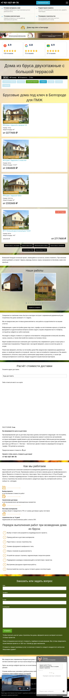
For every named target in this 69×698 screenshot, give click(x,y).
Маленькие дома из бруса (41, 245)
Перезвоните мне (43, 2)
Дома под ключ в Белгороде (37, 27)
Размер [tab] (13, 77)
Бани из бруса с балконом (57, 245)
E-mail (4, 599)
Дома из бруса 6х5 (27, 245)
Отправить (7, 630)
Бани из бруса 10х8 (28, 250)
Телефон (5, 592)
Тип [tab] (6, 77)
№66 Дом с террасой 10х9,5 (12, 196)
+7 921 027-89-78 (10, 2)
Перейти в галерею (34, 307)
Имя (4, 585)
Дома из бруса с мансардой (12, 245)
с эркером (43, 81)
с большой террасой (32, 81)
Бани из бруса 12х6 (41, 250)
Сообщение (6, 607)
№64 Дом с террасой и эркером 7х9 (15, 125)
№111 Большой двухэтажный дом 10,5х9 (16, 231)
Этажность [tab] (23, 77)
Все (31, 77)
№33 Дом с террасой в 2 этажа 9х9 (14, 160)
